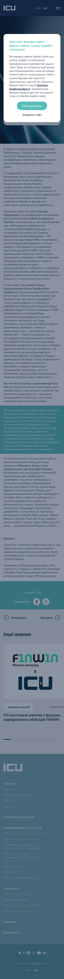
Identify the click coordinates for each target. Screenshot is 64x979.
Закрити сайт (32, 114)
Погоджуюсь (32, 105)
